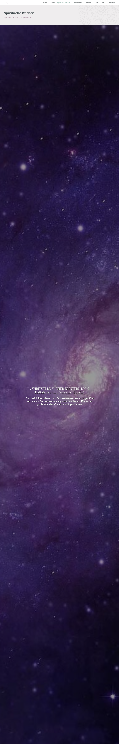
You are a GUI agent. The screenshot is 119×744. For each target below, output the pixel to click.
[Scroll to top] (115, 737)
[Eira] (7, 2)
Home (45, 3)
